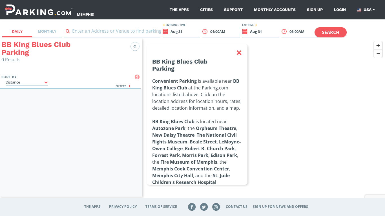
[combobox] (112, 32)
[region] (263, 121)
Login (340, 9)
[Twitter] (204, 206)
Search (330, 32)
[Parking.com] (38, 9)
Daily (17, 31)
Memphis (85, 14)
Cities (206, 9)
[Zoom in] (378, 45)
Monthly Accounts (275, 9)
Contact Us (236, 206)
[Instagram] (215, 206)
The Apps (179, 9)
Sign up (315, 9)
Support (233, 9)
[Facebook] (191, 206)
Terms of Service (161, 206)
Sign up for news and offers (280, 206)
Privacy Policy (123, 206)
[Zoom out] (378, 54)
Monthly (47, 31)
